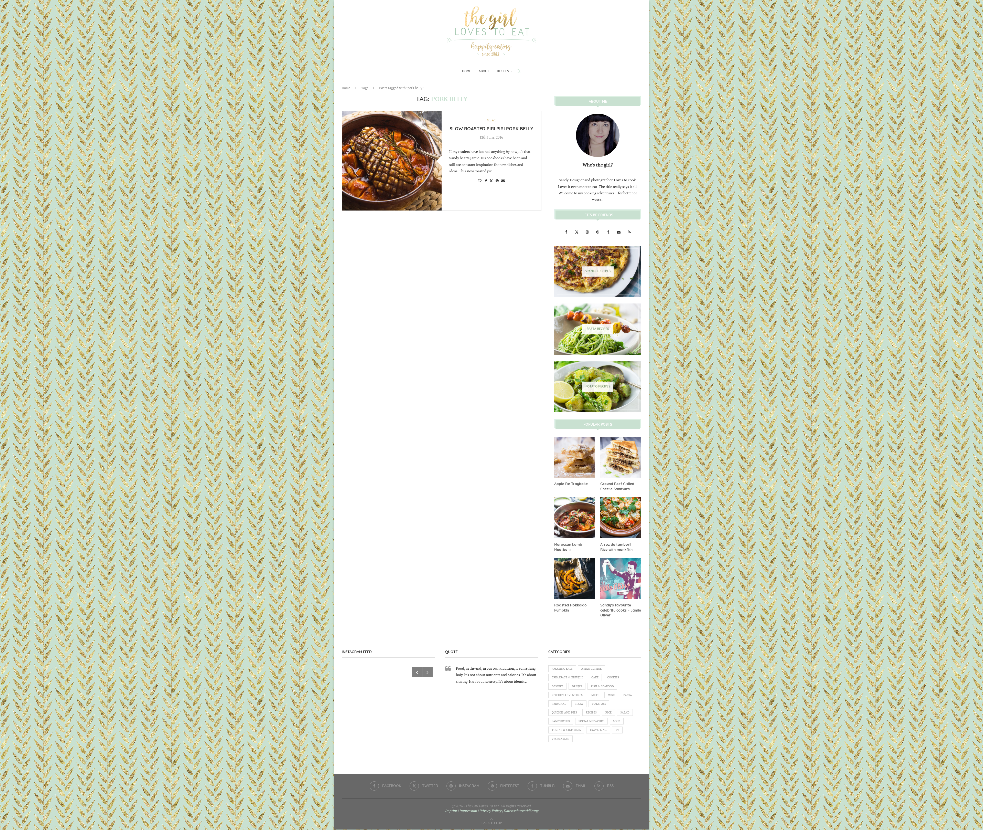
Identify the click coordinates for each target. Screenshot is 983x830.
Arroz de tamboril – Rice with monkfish (617, 547)
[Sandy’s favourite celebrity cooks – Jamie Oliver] (620, 578)
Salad (624, 712)
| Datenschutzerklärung (520, 811)
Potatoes (599, 704)
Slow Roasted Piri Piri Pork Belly (491, 129)
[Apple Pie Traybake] (574, 457)
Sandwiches (561, 721)
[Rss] (629, 232)
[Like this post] (480, 181)
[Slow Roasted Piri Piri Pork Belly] (392, 161)
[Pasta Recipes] (597, 329)
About (484, 71)
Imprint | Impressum (461, 811)
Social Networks (591, 721)
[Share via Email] (503, 181)
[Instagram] (587, 232)
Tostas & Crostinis (566, 730)
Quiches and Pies (564, 712)
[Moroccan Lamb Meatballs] (574, 517)
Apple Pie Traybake (571, 484)
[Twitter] (577, 232)
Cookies (613, 677)
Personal (559, 704)
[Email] (619, 232)
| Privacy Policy (489, 811)
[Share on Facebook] (486, 181)
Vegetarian (560, 739)
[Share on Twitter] (491, 180)
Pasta (627, 695)
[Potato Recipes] (597, 386)
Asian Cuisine (591, 668)
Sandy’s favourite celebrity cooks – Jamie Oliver (620, 610)
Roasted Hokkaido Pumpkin (570, 608)
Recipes (503, 71)
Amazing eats (562, 668)
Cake (595, 677)
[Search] (518, 71)
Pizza (579, 704)
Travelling (598, 730)
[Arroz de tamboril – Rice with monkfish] (620, 517)
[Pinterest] (598, 232)
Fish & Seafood (602, 686)
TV (617, 730)
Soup (616, 721)
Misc (611, 695)
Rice (608, 712)
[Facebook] (566, 232)
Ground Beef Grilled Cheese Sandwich (617, 486)
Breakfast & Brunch (567, 677)
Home (466, 71)
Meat (595, 695)
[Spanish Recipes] (597, 271)
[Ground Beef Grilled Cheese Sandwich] (620, 457)
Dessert (557, 686)
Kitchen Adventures (567, 695)
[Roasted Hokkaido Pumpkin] (574, 578)
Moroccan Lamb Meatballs (568, 547)
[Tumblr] (608, 232)
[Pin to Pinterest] (497, 181)
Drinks (577, 686)
